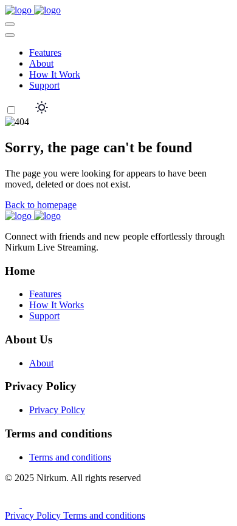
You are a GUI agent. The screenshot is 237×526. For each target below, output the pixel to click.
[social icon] (13, 504)
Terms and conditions (70, 457)
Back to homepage (41, 205)
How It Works (56, 305)
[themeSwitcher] (27, 111)
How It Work (54, 74)
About (41, 63)
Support (44, 85)
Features (45, 52)
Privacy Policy (57, 410)
